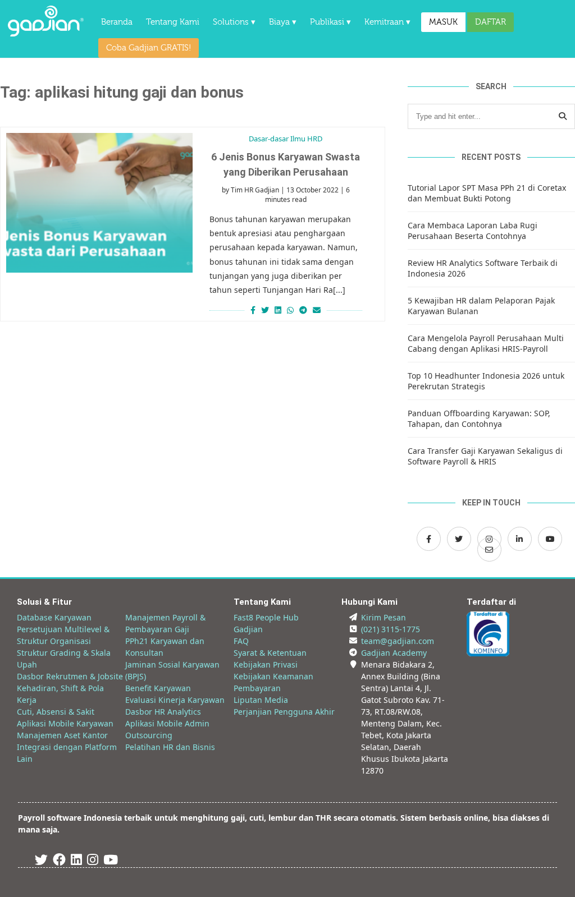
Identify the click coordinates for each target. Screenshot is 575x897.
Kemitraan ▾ (387, 22)
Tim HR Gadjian (255, 190)
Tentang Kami (172, 22)
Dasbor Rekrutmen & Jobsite (70, 676)
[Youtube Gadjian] (110, 861)
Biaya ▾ (282, 22)
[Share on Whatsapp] (290, 310)
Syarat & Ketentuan (270, 652)
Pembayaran (257, 688)
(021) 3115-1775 (390, 629)
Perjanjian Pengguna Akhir (284, 711)
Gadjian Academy (394, 652)
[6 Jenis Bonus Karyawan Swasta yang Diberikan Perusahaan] (99, 203)
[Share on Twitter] (265, 310)
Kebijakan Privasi (266, 664)
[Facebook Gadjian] (429, 539)
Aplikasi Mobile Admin (167, 723)
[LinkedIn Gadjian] (520, 539)
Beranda (117, 22)
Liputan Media (261, 699)
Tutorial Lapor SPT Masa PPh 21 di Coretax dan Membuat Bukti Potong (487, 193)
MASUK (443, 22)
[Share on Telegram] (303, 310)
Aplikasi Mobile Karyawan (65, 723)
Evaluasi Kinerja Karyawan (175, 699)
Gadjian (248, 629)
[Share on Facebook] (251, 310)
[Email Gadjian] (489, 549)
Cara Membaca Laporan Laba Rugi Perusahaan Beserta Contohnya (472, 230)
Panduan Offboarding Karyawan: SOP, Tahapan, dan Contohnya (479, 418)
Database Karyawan (54, 617)
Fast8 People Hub (266, 617)
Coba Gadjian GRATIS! (148, 48)
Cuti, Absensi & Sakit (55, 711)
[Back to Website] (46, 33)
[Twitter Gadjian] (459, 539)
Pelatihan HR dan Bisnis (170, 747)
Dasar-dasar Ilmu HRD (285, 139)
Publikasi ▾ (330, 22)
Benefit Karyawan (158, 688)
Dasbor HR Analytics (163, 711)
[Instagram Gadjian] (92, 861)
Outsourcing (148, 735)
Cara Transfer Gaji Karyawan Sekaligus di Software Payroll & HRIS (485, 456)
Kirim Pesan (383, 617)
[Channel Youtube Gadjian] (550, 539)
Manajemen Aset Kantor (62, 735)
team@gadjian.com (397, 641)
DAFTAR (490, 22)
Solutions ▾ (234, 22)
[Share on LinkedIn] (278, 310)
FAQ (241, 641)
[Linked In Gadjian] (76, 861)
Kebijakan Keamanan (273, 676)
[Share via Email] (318, 310)
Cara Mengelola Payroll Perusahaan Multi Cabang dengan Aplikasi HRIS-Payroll (486, 343)
